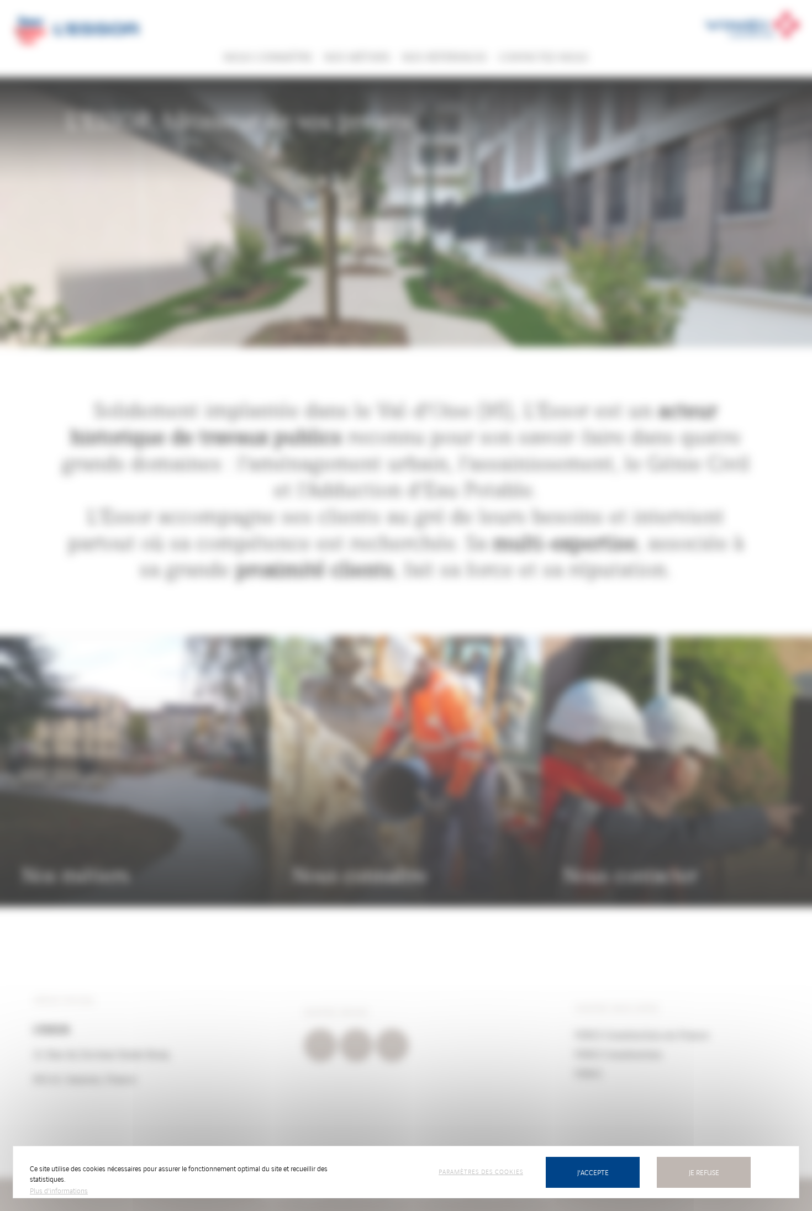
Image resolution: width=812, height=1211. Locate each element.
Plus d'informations (59, 1190)
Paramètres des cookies (481, 1171)
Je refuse (704, 1172)
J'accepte (593, 1172)
